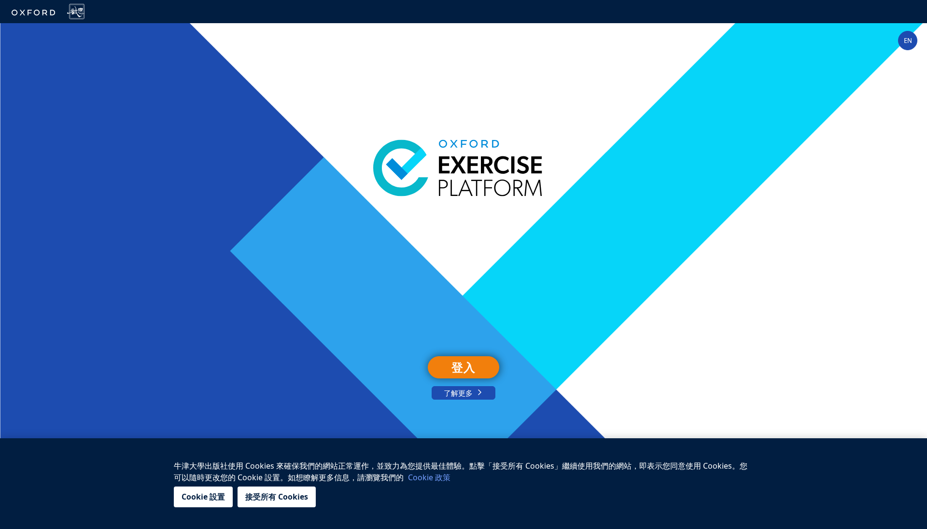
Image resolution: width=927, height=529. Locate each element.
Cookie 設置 (203, 496)
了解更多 (458, 393)
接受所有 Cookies (276, 496)
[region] (463, 483)
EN (908, 40)
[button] (907, 40)
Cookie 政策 (429, 477)
